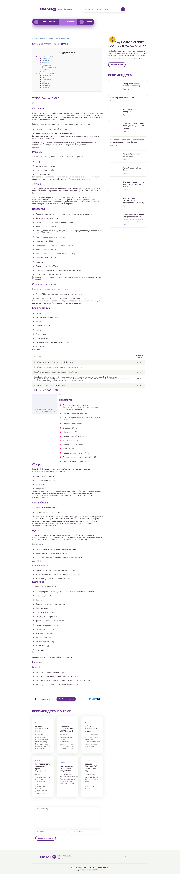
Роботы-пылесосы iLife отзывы (91, 728)
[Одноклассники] (93, 699)
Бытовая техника (48, 22)
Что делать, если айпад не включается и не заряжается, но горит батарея (127, 141)
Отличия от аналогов (50, 67)
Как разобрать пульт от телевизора (132, 155)
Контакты (128, 857)
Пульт (44, 81)
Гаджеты (71, 22)
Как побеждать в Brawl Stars (132, 169)
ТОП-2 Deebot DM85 (46, 57)
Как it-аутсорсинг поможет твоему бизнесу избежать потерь (134, 126)
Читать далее (117, 64)
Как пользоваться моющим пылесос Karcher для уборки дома (44, 410)
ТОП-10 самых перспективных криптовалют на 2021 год (133, 200)
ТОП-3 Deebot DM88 (46, 73)
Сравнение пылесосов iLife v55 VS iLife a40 (66, 728)
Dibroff (47, 9)
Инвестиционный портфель (130, 110)
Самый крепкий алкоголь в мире (124, 98)
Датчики (45, 63)
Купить (44, 71)
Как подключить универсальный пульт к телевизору (42, 767)
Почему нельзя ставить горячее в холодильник (127, 43)
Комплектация (47, 69)
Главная (93, 857)
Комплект (46, 86)
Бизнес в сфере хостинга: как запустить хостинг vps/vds (133, 184)
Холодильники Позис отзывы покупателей (66, 768)
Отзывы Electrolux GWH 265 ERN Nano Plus (91, 767)
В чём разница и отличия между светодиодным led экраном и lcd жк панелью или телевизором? (133, 217)
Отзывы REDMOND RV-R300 (41, 728)
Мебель (89, 22)
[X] (98, 699)
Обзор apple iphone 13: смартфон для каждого (132, 85)
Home (36, 39)
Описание (46, 59)
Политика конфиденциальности (111, 857)
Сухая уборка (47, 79)
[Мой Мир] (95, 699)
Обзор (44, 77)
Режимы (45, 61)
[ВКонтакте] (90, 699)
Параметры (46, 75)
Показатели (46, 65)
